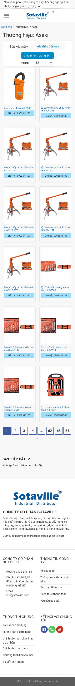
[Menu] (7, 15)
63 (59, 431)
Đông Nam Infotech (47, 681)
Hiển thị (25, 62)
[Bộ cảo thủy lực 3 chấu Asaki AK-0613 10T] (19, 206)
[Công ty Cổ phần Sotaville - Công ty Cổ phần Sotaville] (37, 15)
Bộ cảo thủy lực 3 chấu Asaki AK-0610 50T (19, 169)
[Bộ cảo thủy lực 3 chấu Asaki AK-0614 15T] (56, 206)
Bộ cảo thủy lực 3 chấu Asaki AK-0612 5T (56, 169)
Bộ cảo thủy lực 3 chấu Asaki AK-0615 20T (19, 289)
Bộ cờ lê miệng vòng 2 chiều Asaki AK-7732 (55, 408)
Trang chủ (6, 26)
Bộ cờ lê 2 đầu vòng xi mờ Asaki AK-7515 (17, 408)
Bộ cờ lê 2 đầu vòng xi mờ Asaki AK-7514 (54, 348)
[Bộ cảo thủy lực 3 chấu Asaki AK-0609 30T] (56, 86)
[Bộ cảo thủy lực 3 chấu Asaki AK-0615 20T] (19, 265)
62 (50, 431)
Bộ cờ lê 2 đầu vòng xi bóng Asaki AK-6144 (18, 348)
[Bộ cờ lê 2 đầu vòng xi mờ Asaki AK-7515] (19, 385)
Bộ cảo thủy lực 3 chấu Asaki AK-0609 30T (56, 109)
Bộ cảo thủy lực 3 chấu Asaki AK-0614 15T (56, 229)
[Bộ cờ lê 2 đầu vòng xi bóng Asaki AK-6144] (19, 325)
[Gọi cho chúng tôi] (52, 629)
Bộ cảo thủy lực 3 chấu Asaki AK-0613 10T (19, 229)
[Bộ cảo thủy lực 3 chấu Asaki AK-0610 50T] (19, 146)
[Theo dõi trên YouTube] (59, 629)
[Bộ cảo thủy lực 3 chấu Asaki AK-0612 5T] (56, 146)
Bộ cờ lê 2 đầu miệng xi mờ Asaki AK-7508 (55, 289)
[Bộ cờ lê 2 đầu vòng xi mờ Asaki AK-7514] (56, 325)
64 (67, 431)
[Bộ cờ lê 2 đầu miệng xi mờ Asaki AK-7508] (56, 265)
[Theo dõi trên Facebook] (44, 629)
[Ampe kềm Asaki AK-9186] (19, 86)
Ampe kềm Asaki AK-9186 (17, 108)
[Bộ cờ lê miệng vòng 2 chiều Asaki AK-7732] (56, 385)
